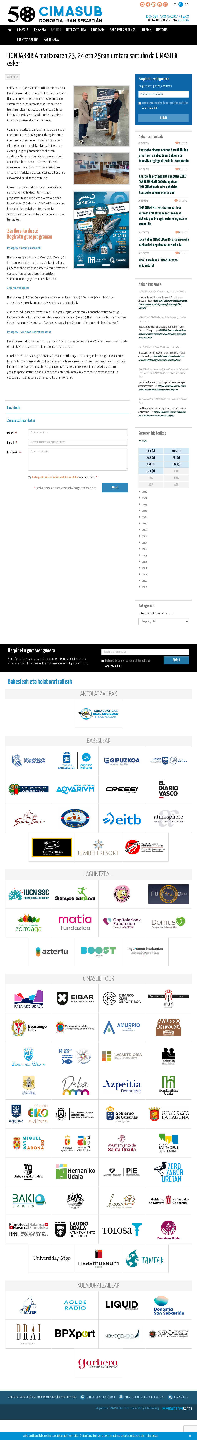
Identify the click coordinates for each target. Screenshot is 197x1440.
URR (176, 478)
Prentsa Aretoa (27, 40)
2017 (144, 542)
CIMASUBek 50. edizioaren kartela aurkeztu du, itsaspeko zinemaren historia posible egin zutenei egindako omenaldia (162, 304)
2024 (144, 498)
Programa (98, 30)
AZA (151, 484)
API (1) (176, 457)
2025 (144, 491)
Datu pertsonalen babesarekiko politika (55, 477)
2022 (144, 510)
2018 (144, 536)
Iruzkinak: (14, 452)
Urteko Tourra (76, 30)
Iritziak (146, 30)
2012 (144, 574)
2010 (144, 587)
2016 (144, 549)
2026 (144, 441)
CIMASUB (22, 30)
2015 (144, 555)
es (175, 4)
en (186, 4)
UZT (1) (151, 471)
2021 (144, 517)
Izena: (12, 433)
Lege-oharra (181, 1397)
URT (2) (151, 451)
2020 (144, 523)
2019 (144, 530)
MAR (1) (150, 457)
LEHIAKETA (39, 30)
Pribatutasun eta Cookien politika (144, 1397)
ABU (176, 471)
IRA (151, 478)
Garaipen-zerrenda (123, 30)
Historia (162, 30)
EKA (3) (176, 464)
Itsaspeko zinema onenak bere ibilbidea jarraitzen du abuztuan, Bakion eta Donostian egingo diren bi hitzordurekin (163, 155)
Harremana (51, 40)
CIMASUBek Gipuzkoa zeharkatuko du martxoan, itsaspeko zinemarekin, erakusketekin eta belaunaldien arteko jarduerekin (162, 334)
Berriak (56, 30)
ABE (176, 484)
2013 (144, 568)
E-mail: (12, 443)
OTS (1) (176, 451)
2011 (144, 580)
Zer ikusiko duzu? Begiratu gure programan (29, 234)
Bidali (115, 487)
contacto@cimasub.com (101, 1397)
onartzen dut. (64, 477)
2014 (144, 561)
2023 (144, 504)
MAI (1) (151, 464)
